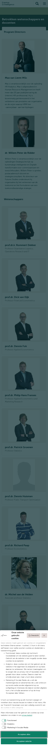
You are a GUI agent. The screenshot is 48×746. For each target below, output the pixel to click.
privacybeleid (27, 715)
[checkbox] (9, 720)
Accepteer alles (24, 734)
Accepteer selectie (24, 741)
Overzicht (35, 635)
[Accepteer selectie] (44, 635)
